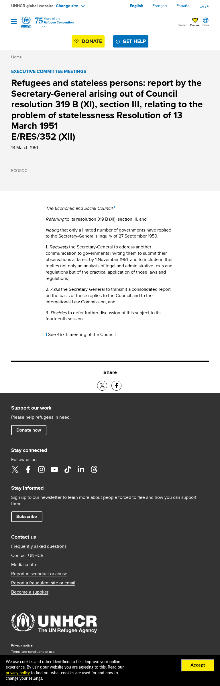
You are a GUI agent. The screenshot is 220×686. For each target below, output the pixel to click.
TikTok (67, 469)
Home (16, 57)
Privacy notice (22, 645)
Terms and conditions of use (33, 651)
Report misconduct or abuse (39, 574)
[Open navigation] (14, 21)
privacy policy (18, 673)
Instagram (41, 469)
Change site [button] (67, 6)
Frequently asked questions (38, 546)
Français (159, 6)
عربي (204, 6)
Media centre (24, 565)
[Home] (40, 22)
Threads (94, 469)
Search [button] (182, 25)
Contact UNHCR (27, 555)
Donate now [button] (28, 430)
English (136, 6)
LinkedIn (81, 469)
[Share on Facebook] (116, 386)
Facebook (28, 469)
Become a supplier (29, 592)
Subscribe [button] (26, 516)
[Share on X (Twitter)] (102, 386)
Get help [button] (134, 41)
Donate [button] (195, 25)
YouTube (54, 469)
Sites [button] (206, 25)
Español (183, 6)
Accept (197, 665)
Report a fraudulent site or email (43, 583)
